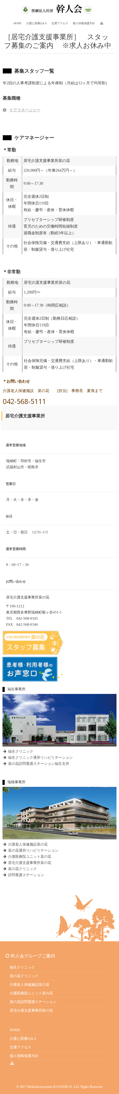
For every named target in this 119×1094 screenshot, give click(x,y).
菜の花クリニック (22, 869)
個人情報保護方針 (24, 1056)
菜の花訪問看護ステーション (33, 1002)
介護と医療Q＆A (23, 1038)
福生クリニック (20, 751)
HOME (15, 1030)
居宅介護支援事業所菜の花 (29, 863)
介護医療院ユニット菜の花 (29, 856)
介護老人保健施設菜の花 (27, 844)
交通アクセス (20, 1047)
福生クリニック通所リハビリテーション (40, 757)
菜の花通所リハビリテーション (32, 850)
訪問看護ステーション (25, 875)
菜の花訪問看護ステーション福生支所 (38, 764)
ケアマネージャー (24, 110)
